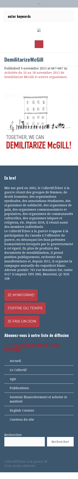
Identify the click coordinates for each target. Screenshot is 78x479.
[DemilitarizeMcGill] (39, 122)
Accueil (15, 361)
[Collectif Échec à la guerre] (39, 30)
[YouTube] (57, 461)
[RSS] (64, 461)
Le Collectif (18, 370)
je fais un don (22, 321)
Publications (19, 388)
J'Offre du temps (25, 308)
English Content (22, 410)
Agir (13, 379)
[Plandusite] (71, 461)
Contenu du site (22, 419)
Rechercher (13, 435)
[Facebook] (49, 461)
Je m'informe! (21, 295)
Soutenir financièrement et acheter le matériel (38, 399)
